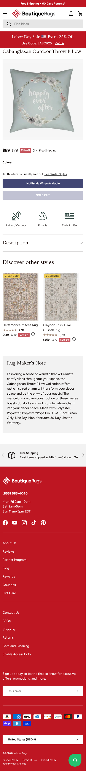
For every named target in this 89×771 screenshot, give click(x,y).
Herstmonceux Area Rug (20, 325)
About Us (9, 543)
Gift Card (9, 593)
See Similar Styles (55, 174)
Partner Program (15, 560)
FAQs (7, 621)
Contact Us (11, 613)
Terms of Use (29, 759)
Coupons (9, 585)
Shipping (9, 629)
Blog (6, 568)
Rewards (9, 576)
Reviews (8, 551)
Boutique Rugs (19, 753)
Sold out (43, 195)
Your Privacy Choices (14, 763)
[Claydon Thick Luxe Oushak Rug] (61, 297)
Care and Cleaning (16, 646)
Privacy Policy (10, 759)
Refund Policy (48, 759)
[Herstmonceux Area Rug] (21, 297)
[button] (80, 13)
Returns (8, 637)
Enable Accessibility (17, 654)
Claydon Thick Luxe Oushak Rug (57, 327)
